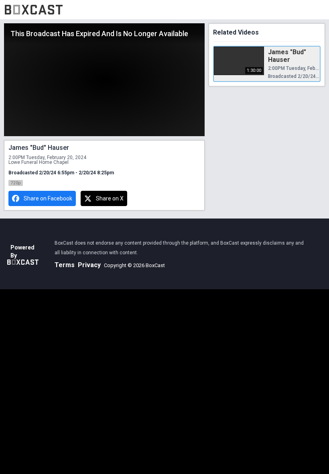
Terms (65, 265)
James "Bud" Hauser (287, 55)
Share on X (110, 198)
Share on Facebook (48, 198)
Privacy (89, 265)
